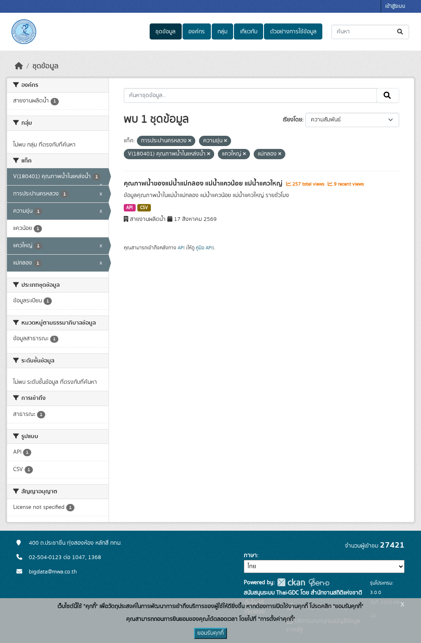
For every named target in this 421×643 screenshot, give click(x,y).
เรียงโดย (292, 120)
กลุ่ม (222, 32)
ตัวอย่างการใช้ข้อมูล (293, 32)
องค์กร (196, 32)
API (129, 207)
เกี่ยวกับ (248, 32)
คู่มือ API (204, 247)
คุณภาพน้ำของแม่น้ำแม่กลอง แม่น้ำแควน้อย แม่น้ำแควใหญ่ (204, 183)
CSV (144, 207)
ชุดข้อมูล (165, 32)
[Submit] (400, 32)
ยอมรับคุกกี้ (210, 633)
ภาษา (250, 555)
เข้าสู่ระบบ (395, 6)
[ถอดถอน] (189, 141)
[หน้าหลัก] (19, 66)
